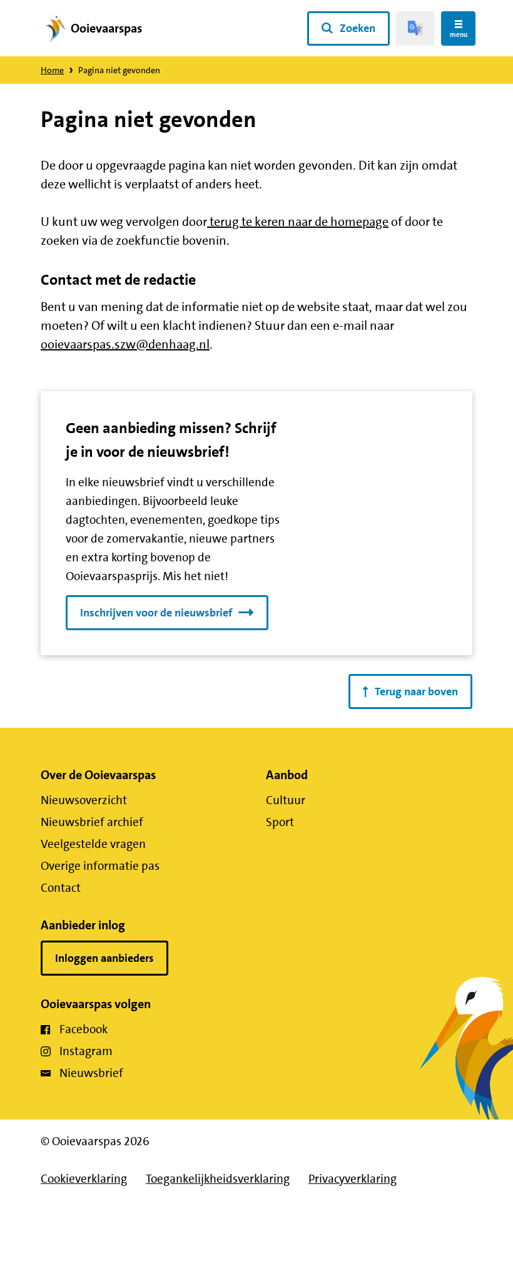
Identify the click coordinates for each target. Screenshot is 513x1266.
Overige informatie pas (100, 866)
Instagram (86, 1051)
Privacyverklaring (352, 1179)
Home (52, 70)
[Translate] (415, 28)
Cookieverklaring (84, 1179)
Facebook (83, 1029)
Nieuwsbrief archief (92, 822)
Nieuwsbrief (91, 1073)
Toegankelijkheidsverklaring (218, 1179)
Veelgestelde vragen (93, 844)
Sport (280, 822)
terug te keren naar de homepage (298, 221)
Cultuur (285, 800)
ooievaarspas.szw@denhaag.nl (125, 344)
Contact (61, 888)
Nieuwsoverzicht (84, 800)
